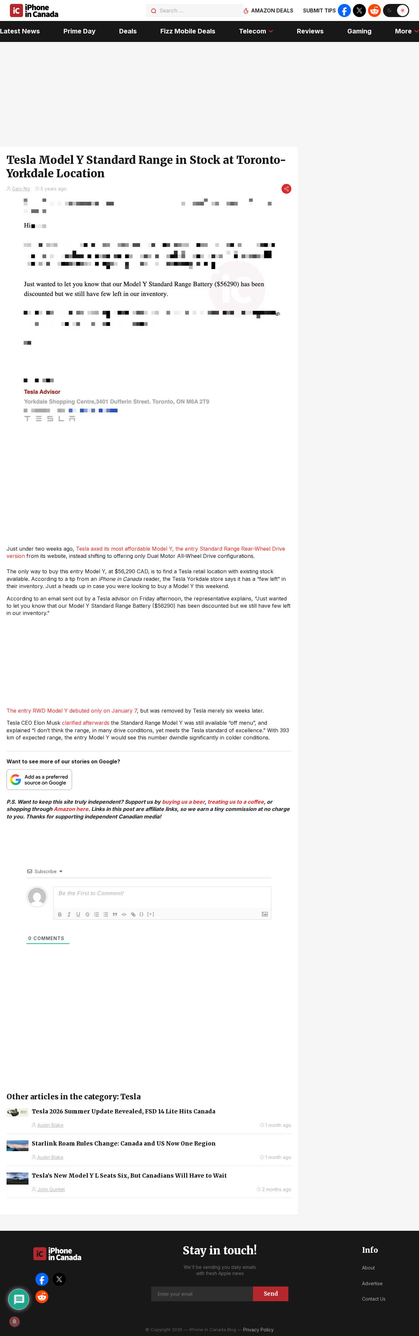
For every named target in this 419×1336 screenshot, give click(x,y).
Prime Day (80, 31)
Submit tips (319, 10)
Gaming (359, 31)
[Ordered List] (96, 914)
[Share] (286, 189)
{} (141, 914)
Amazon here (71, 809)
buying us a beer (183, 801)
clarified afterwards (85, 722)
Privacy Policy (258, 1329)
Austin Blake (50, 1125)
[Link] (133, 914)
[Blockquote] (114, 914)
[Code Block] (124, 914)
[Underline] (78, 914)
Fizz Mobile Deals (187, 31)
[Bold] (59, 914)
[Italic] (69, 914)
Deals (128, 31)
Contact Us (374, 1299)
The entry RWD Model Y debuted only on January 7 (72, 710)
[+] (151, 914)
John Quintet (51, 1189)
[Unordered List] (105, 914)
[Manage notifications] (14, 1321)
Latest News (20, 31)
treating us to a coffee (236, 801)
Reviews (310, 31)
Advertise (372, 1283)
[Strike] (87, 914)
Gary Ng (21, 188)
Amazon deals (272, 10)
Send (271, 1293)
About (368, 1267)
